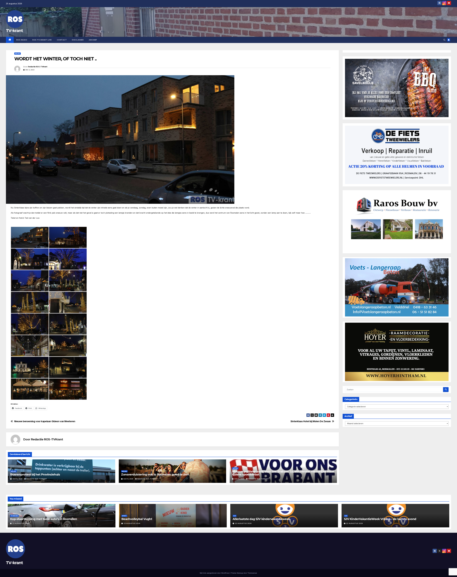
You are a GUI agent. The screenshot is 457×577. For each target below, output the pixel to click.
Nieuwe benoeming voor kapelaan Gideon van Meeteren (44, 421)
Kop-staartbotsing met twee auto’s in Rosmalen (43, 519)
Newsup (240, 573)
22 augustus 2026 (243, 523)
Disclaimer (78, 40)
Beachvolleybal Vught (136, 519)
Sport (124, 516)
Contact (62, 40)
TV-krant (14, 30)
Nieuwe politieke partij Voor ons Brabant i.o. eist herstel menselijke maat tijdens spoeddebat (283, 473)
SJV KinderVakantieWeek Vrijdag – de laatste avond (380, 519)
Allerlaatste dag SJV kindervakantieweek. (262, 519)
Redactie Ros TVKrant (36, 479)
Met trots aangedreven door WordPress (215, 573)
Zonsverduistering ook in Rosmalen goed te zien (155, 474)
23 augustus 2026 (20, 523)
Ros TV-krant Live (42, 40)
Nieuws (17, 53)
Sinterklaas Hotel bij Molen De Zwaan (311, 421)
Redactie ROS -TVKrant (37, 67)
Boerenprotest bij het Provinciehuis (35, 474)
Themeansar (252, 573)
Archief (93, 40)
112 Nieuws (14, 516)
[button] (444, 40)
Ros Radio (21, 40)
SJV (234, 516)
